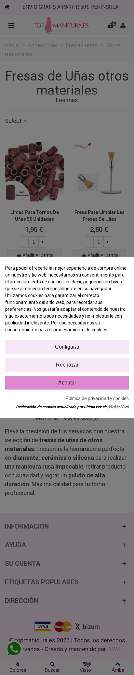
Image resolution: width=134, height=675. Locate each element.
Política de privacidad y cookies (97, 398)
